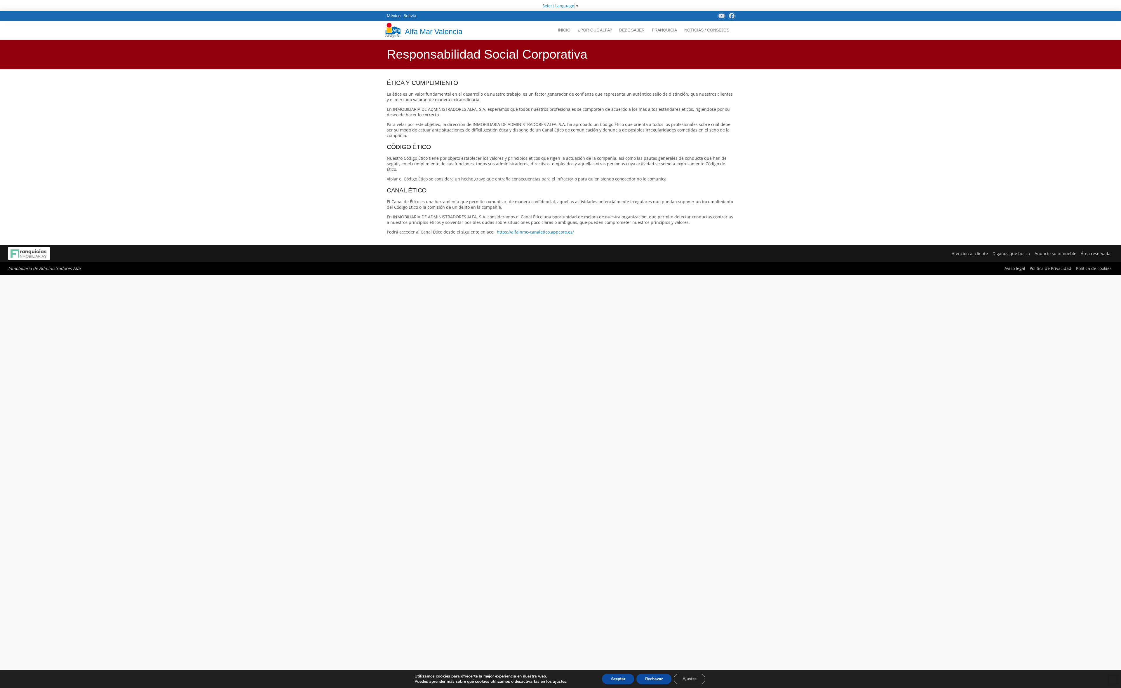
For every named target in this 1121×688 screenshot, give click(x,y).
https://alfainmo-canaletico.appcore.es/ (535, 232)
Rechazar (654, 679)
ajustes (559, 681)
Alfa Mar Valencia (433, 31)
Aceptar (618, 679)
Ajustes (690, 679)
